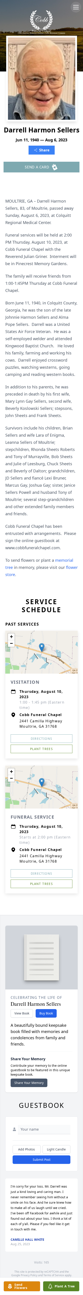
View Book (21, 1013)
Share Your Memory (29, 1083)
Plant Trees (41, 749)
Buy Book (46, 1013)
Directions (41, 738)
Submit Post (41, 1159)
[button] (41, 647)
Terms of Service (53, 1275)
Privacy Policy (29, 1275)
